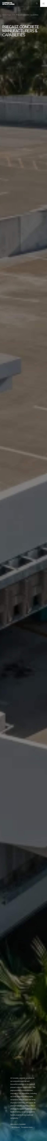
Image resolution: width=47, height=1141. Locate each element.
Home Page (6, 15)
